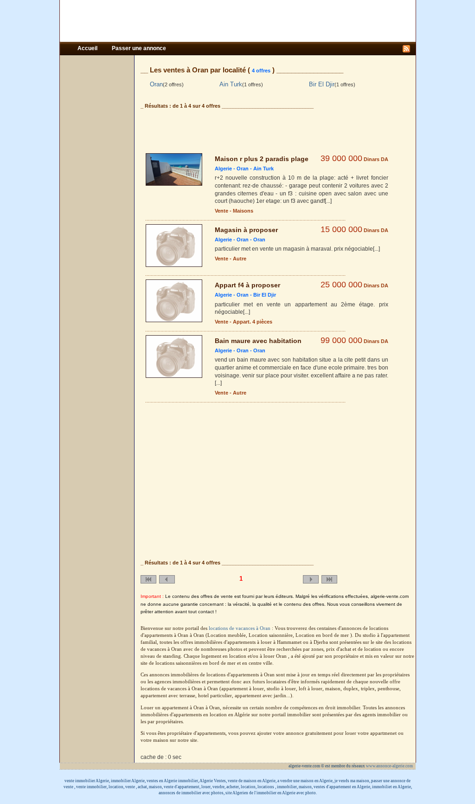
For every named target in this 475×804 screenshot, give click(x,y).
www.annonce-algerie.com (390, 766)
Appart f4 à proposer (247, 285)
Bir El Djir (321, 84)
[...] (328, 201)
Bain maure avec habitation (258, 340)
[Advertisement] (237, 21)
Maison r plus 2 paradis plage (261, 158)
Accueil (88, 48)
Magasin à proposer (246, 229)
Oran (156, 84)
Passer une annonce (139, 48)
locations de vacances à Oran (240, 628)
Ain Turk (230, 84)
